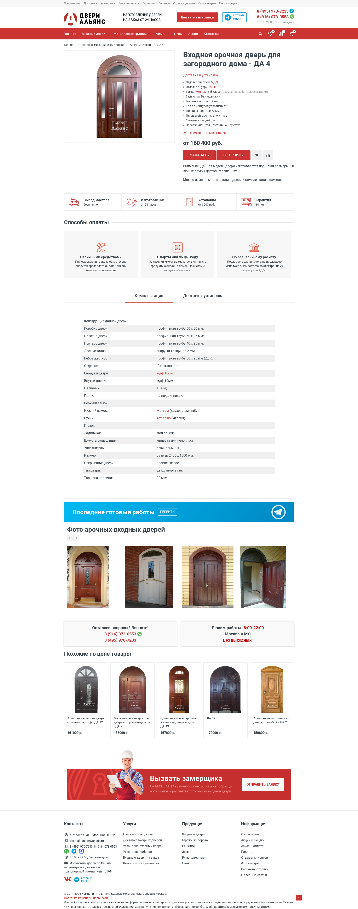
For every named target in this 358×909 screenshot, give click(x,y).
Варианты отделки (254, 869)
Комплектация (149, 295)
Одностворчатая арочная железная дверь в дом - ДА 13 (178, 722)
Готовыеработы (238, 17)
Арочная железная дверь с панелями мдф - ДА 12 (85, 720)
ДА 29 (211, 718)
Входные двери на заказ (141, 857)
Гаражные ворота (195, 840)
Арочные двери (140, 44)
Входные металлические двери (102, 44)
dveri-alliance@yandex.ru (87, 841)
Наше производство (138, 834)
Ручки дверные (193, 857)
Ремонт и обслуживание (141, 863)
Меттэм (201, 91)
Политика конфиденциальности (86, 898)
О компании (72, 3)
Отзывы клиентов (254, 857)
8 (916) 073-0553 (273, 16)
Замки (186, 852)
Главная (69, 44)
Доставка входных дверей (142, 840)
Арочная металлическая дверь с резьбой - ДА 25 (271, 720)
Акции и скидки (253, 840)
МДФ (214, 82)
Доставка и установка (200, 75)
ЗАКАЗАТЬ (199, 155)
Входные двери (193, 834)
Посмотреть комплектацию (207, 132)
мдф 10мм (165, 373)
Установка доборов (137, 852)
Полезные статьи (254, 875)
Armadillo (164, 418)
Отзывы (164, 3)
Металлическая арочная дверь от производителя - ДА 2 (132, 722)
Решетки (188, 846)
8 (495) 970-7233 (273, 11)
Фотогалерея (207, 3)
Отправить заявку (263, 784)
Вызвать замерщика (197, 17)
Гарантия (149, 3)
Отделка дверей (184, 3)
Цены (186, 863)
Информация (228, 3)
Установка (107, 3)
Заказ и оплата (129, 3)
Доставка (90, 3)
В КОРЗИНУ (233, 155)
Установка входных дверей (143, 846)
